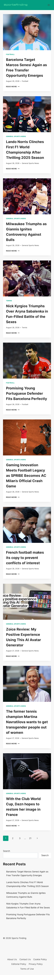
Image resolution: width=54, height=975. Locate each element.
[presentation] (27, 32)
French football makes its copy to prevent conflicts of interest (25, 557)
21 (30, 838)
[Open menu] (48, 5)
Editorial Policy (18, 964)
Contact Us (25, 959)
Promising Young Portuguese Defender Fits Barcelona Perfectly (26, 393)
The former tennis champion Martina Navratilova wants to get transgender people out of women (27, 722)
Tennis (9, 301)
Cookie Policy (40, 959)
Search (6, 851)
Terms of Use (27, 969)
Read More (12, 87)
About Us (12, 959)
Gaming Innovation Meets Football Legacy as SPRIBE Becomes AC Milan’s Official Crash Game (26, 475)
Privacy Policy (36, 964)
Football (10, 54)
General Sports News (16, 136)
